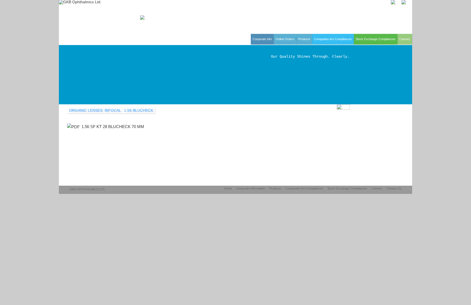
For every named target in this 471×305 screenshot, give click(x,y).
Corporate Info (262, 39)
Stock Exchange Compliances (375, 39)
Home (228, 188)
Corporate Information (250, 188)
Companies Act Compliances (333, 39)
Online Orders (285, 39)
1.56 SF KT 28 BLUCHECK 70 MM (112, 126)
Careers (404, 39)
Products (304, 39)
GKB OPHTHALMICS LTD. (87, 189)
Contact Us (394, 188)
